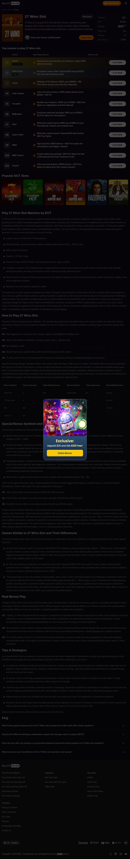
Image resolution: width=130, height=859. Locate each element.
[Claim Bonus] (65, 429)
